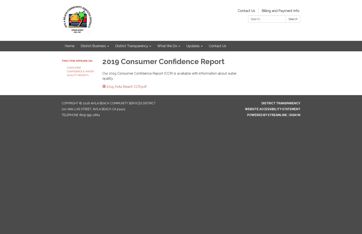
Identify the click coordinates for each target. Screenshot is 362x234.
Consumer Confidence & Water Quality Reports (80, 71)
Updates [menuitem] (193, 46)
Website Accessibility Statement (272, 109)
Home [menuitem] (69, 46)
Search (293, 19)
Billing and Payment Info (280, 11)
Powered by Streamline (267, 115)
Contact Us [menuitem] (217, 46)
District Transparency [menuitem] (131, 46)
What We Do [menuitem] (167, 46)
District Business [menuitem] (93, 46)
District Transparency (280, 103)
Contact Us (246, 11)
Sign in (294, 115)
